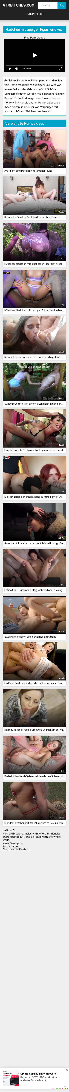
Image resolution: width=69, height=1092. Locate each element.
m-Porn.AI (9, 830)
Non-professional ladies (17, 833)
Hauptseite (34, 14)
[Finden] (62, 5)
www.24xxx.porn (13, 843)
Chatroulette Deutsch (16, 849)
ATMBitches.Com (18, 5)
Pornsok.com (11, 846)
